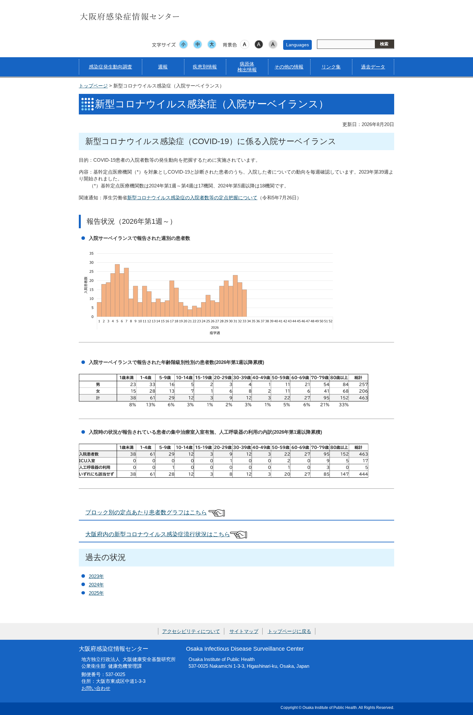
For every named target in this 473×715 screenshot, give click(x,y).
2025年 (96, 593)
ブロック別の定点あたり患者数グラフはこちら (146, 512)
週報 (163, 66)
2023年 (96, 576)
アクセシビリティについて (191, 631)
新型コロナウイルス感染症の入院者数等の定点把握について (192, 197)
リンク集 (331, 66)
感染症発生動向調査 (110, 66)
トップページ (93, 85)
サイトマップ (243, 631)
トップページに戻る (289, 631)
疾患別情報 (205, 66)
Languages (297, 44)
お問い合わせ (95, 688)
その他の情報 (288, 66)
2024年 (96, 584)
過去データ (373, 66)
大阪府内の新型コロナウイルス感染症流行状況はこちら (157, 534)
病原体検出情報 (247, 66)
